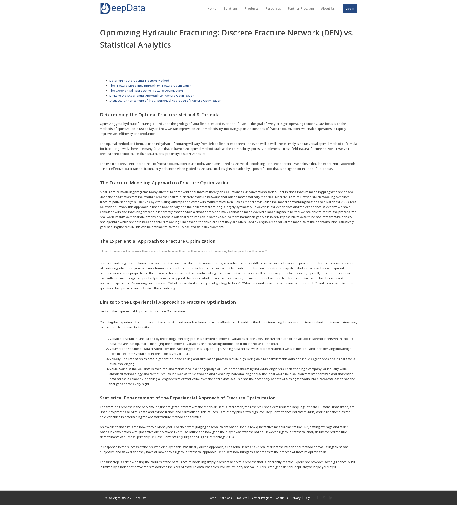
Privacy (296, 498)
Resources (273, 8)
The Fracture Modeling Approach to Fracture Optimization (150, 85)
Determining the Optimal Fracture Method (139, 80)
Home (211, 8)
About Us (328, 8)
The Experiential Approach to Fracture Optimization (146, 90)
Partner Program (301, 8)
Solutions (231, 8)
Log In (350, 8)
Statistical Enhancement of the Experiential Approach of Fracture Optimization (165, 100)
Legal (307, 498)
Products (251, 8)
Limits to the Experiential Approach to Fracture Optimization (151, 95)
